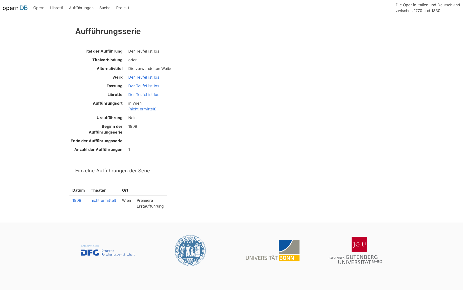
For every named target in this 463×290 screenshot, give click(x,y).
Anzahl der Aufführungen (98, 149)
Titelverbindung (107, 59)
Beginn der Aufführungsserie (106, 129)
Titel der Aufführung (103, 51)
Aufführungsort (108, 103)
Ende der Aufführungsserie (97, 140)
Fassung (115, 85)
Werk (117, 77)
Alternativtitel (110, 68)
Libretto (115, 94)
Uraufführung (110, 117)
